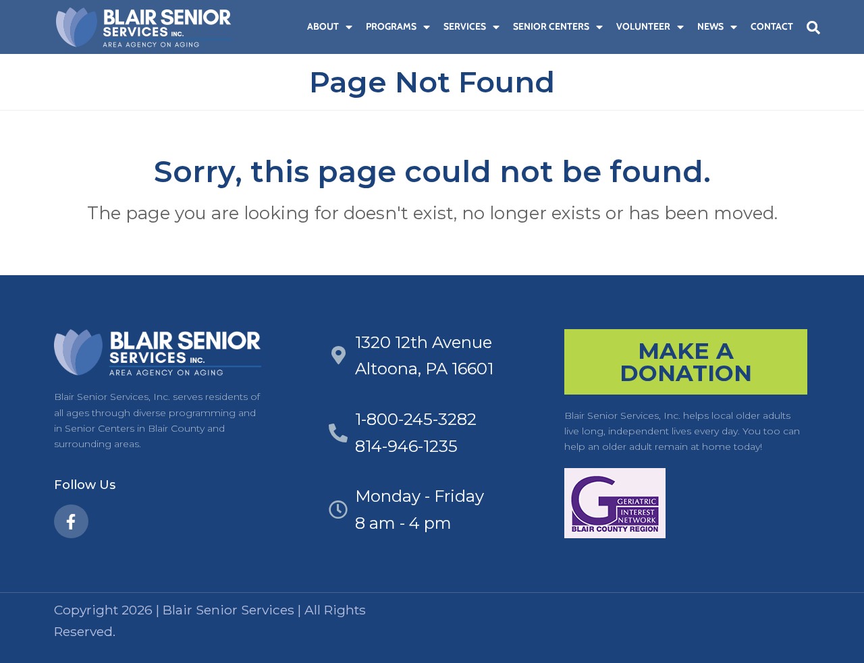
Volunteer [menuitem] (643, 26)
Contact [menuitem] (772, 26)
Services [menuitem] (464, 26)
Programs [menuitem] (391, 26)
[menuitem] (293, 26)
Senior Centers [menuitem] (551, 26)
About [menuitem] (323, 26)
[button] (813, 27)
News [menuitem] (710, 26)
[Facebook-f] (71, 522)
